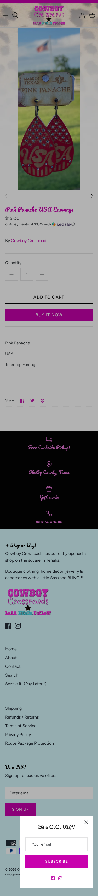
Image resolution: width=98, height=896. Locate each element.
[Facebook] (53, 878)
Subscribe (56, 861)
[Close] (86, 822)
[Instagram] (60, 878)
